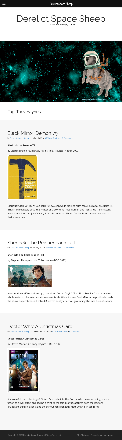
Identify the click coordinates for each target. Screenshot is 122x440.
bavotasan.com (107, 435)
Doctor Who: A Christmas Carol (40, 326)
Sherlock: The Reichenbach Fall (41, 242)
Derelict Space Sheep (61, 18)
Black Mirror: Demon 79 (32, 133)
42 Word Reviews (52, 138)
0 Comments (67, 138)
